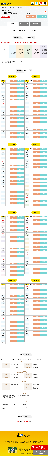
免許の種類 (41, 441)
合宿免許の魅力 (38, 439)
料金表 (12, 30)
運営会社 (9, 442)
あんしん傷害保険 (30, 439)
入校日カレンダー (23, 30)
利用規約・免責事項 (36, 442)
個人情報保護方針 (27, 442)
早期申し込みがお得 (22, 441)
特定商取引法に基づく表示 (18, 442)
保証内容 (34, 30)
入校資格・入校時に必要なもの (19, 439)
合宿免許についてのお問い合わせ (11, 441)
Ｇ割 (45, 11)
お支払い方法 (9, 439)
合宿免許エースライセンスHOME (6, 7)
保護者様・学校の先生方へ (33, 441)
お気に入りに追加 (6, 16)
